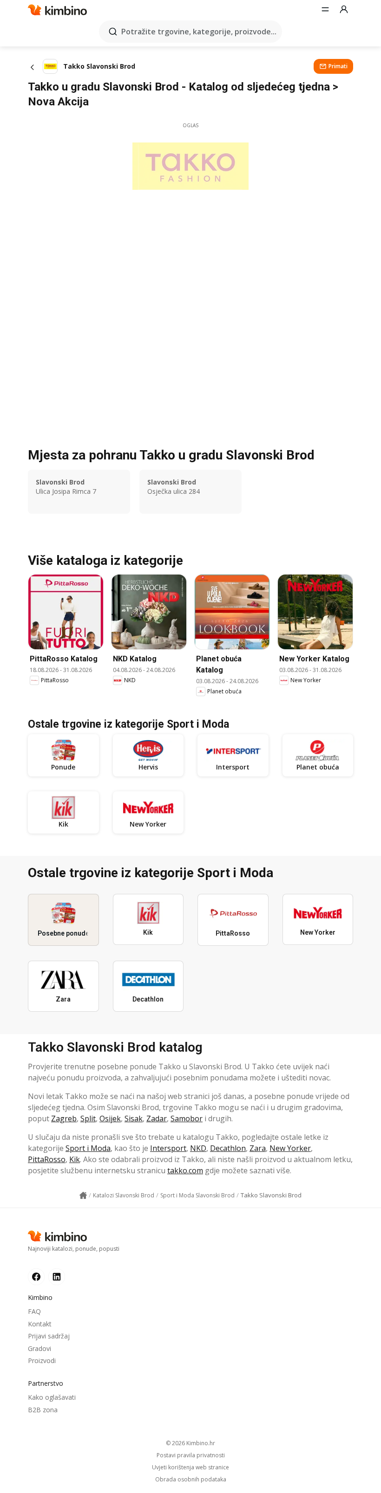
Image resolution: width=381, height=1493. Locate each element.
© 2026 (190, 1443)
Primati (338, 66)
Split (88, 1118)
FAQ (34, 1311)
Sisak (134, 1118)
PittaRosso (47, 1159)
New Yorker (290, 1148)
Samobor (187, 1118)
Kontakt (40, 1323)
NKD (198, 1148)
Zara (258, 1148)
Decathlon (228, 1148)
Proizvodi (42, 1360)
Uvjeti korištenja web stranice (190, 1467)
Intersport (168, 1148)
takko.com (185, 1170)
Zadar (156, 1118)
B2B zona (43, 1409)
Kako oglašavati (52, 1397)
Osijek (110, 1118)
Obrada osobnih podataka (190, 1479)
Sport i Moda (88, 1148)
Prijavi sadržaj (49, 1335)
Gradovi (39, 1348)
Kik (74, 1159)
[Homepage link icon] (83, 1195)
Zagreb (64, 1118)
